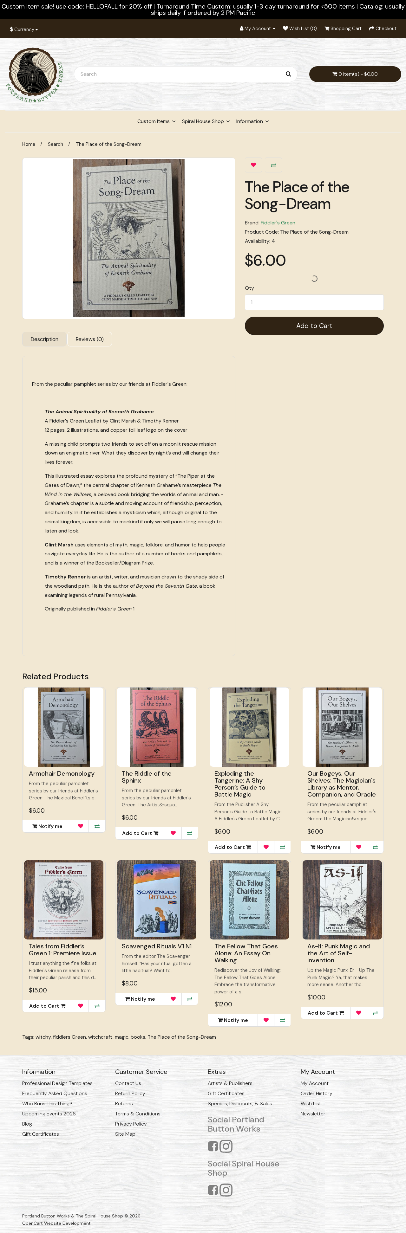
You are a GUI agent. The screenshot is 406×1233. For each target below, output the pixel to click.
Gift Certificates (40, 1134)
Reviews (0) (89, 339)
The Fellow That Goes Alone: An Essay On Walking (246, 953)
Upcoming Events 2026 (49, 1113)
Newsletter (313, 1113)
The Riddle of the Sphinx (147, 777)
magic (121, 1037)
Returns (124, 1103)
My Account (315, 1083)
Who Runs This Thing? (47, 1103)
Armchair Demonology (62, 773)
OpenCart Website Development (56, 1223)
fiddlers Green (69, 1037)
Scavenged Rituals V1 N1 (157, 946)
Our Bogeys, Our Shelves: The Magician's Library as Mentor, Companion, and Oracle (341, 784)
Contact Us (128, 1083)
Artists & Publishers (230, 1083)
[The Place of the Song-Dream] (128, 238)
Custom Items (153, 121)
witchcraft (100, 1037)
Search (55, 144)
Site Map (125, 1134)
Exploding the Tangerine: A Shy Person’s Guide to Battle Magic (239, 784)
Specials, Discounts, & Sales (240, 1103)
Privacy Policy (131, 1123)
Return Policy (130, 1093)
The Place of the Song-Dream (108, 144)
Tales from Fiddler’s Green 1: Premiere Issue (62, 950)
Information (249, 121)
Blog (27, 1123)
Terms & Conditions (137, 1113)
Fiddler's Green (278, 222)
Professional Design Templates (57, 1083)
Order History (316, 1093)
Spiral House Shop (203, 121)
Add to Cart (314, 325)
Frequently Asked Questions (54, 1093)
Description (44, 339)
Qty (249, 288)
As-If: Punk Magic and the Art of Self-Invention (338, 953)
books (138, 1037)
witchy (43, 1037)
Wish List (311, 1103)
